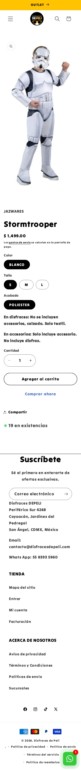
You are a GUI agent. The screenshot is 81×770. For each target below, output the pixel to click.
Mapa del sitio (22, 587)
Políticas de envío (25, 676)
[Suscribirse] (66, 494)
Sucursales (19, 688)
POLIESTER (19, 304)
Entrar (14, 598)
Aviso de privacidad (27, 654)
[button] (10, 19)
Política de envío (63, 746)
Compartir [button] (17, 412)
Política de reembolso (43, 762)
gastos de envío (20, 242)
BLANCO (17, 264)
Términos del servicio (43, 754)
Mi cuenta (18, 610)
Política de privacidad (28, 746)
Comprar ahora (40, 393)
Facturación (20, 621)
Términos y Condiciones (31, 665)
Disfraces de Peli (47, 740)
